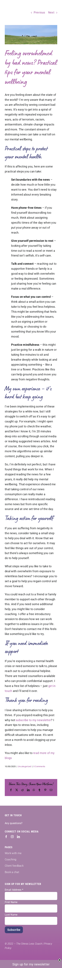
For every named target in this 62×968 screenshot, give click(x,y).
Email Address (14, 889)
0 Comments (39, 766)
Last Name (11, 914)
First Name (11, 902)
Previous (39, 12)
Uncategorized (24, 766)
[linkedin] (18, 836)
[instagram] (12, 836)
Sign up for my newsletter (31, 964)
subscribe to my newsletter (33, 720)
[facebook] (6, 836)
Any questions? (14, 823)
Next (51, 12)
